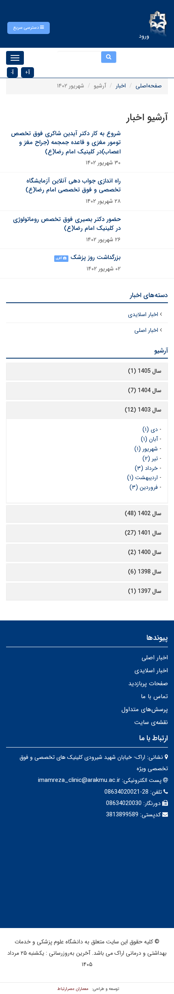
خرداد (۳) (146, 468)
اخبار (121, 85)
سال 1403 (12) (143, 410)
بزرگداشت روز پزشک (95, 257)
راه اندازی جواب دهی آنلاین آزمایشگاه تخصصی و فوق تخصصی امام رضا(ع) (73, 185)
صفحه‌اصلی (149, 85)
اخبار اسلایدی (143, 314)
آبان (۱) (149, 439)
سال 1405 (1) (144, 371)
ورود (144, 36)
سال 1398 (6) (144, 571)
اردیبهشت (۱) (142, 477)
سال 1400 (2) (144, 552)
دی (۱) (150, 429)
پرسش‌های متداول (144, 709)
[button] (28, 28)
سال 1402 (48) (143, 513)
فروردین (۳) (143, 487)
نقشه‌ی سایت (151, 722)
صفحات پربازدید (148, 683)
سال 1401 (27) (143, 533)
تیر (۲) (150, 458)
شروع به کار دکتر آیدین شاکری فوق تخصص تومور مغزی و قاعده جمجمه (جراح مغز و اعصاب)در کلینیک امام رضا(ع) (66, 143)
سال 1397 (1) (144, 591)
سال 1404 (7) (144, 390)
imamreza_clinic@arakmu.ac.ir (79, 780)
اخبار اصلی (146, 330)
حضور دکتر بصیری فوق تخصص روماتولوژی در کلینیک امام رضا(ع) (67, 224)
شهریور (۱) (146, 448)
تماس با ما (154, 696)
